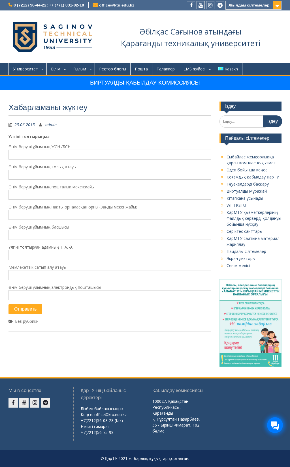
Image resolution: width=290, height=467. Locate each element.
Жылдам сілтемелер (249, 5)
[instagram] (210, 5)
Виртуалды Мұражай (247, 191)
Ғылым (79, 69)
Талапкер (166, 69)
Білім (55, 69)
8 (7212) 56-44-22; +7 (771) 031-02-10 (49, 5)
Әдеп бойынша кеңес (247, 170)
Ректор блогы (112, 69)
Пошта (141, 69)
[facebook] (191, 5)
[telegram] (220, 5)
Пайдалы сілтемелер (246, 251)
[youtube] (201, 5)
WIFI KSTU (236, 205)
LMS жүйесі (194, 69)
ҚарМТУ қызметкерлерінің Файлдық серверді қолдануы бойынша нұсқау (254, 218)
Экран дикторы (241, 258)
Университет (25, 69)
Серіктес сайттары (245, 231)
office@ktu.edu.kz (116, 5)
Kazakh (231, 69)
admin (51, 124)
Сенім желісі (238, 265)
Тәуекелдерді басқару (248, 184)
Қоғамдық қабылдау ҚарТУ (253, 177)
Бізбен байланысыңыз (102, 408)
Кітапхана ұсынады (245, 198)
